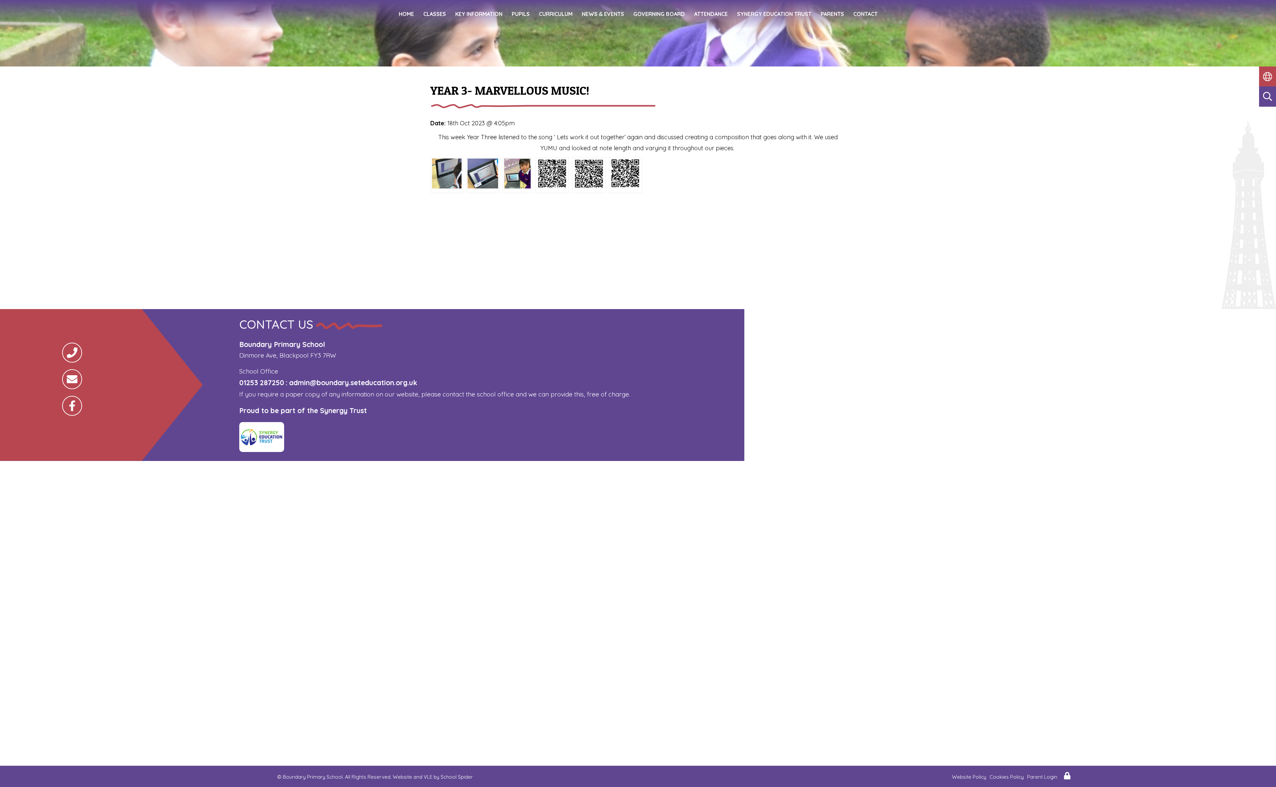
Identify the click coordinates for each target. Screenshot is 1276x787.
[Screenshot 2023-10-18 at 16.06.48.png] (447, 186)
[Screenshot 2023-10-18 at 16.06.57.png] (552, 186)
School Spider (457, 777)
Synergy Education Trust (774, 14)
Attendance (711, 14)
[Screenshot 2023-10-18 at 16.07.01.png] (625, 186)
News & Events (603, 14)
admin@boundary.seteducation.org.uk (353, 382)
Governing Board (659, 14)
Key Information (478, 14)
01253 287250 (261, 382)
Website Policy (969, 777)
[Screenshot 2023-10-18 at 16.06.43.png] (483, 186)
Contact (865, 14)
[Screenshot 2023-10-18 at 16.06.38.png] (517, 186)
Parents (832, 14)
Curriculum (556, 14)
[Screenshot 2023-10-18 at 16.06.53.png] (589, 186)
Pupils (521, 14)
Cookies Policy (1007, 777)
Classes (434, 14)
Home (406, 14)
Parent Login (1042, 777)
